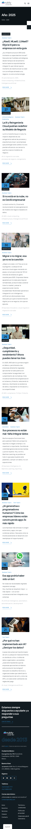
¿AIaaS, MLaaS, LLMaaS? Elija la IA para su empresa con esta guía (15, 45)
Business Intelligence (11, 466)
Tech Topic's (16, 502)
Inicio (3, 805)
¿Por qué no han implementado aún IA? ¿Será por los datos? (14, 644)
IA (4, 156)
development (18, 603)
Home (3, 20)
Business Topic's (6, 38)
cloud (5, 685)
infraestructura (19, 81)
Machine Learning (8, 469)
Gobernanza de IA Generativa (23, 817)
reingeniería (21, 159)
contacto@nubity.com (8, 799)
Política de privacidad (21, 812)
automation (23, 601)
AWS (16, 78)
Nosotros (5, 808)
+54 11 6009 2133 (7, 789)
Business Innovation (10, 308)
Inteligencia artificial (9, 83)
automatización (8, 78)
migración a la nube (12, 156)
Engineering (5, 119)
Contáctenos (6, 721)
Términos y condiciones (22, 806)
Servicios (4, 811)
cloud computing (7, 81)
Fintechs (25, 393)
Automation (5, 427)
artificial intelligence (10, 601)
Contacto (5, 817)
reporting (18, 469)
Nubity (6, 746)
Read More (5, 87)
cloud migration (23, 308)
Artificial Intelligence (7, 117)
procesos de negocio (9, 159)
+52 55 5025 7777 (7, 787)
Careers (4, 814)
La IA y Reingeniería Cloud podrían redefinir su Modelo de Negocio (14, 126)
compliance (11, 393)
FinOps (18, 393)
